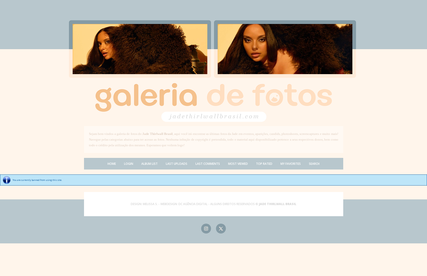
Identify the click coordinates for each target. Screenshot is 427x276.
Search (314, 164)
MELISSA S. (150, 204)
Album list (149, 164)
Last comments (207, 164)
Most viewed (238, 164)
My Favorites (290, 164)
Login (128, 164)
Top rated (264, 164)
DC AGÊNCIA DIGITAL (193, 204)
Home (111, 164)
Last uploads (176, 164)
